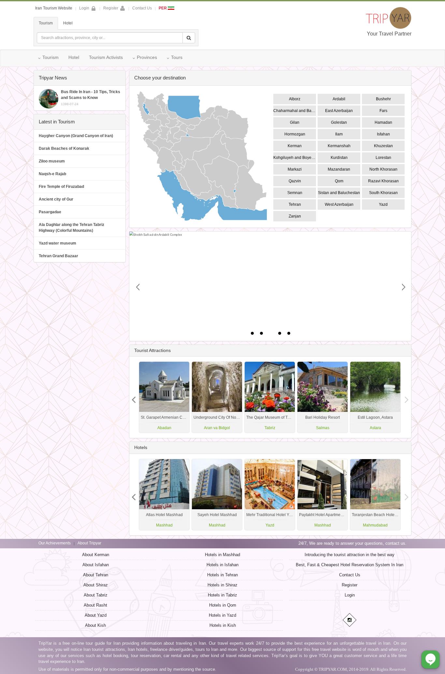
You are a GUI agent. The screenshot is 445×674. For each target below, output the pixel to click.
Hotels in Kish (222, 625)
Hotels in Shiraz (222, 585)
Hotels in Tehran (222, 574)
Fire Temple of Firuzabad (61, 186)
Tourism (46, 23)
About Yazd (96, 615)
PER (163, 8)
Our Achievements (54, 543)
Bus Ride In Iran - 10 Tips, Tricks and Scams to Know (90, 98)
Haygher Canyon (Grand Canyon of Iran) (76, 135)
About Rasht (95, 605)
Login (350, 595)
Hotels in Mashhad (222, 554)
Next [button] (134, 397)
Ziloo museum (52, 161)
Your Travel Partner (389, 33)
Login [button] (84, 8)
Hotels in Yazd (222, 615)
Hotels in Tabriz (222, 595)
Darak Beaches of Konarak (64, 148)
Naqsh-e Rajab (52, 174)
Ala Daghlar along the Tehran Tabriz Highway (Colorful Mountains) (71, 227)
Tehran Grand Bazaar (58, 256)
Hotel (68, 23)
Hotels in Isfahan (222, 564)
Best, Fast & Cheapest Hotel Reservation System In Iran (349, 564)
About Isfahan (95, 564)
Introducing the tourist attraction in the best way (350, 554)
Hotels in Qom (222, 605)
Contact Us (142, 8)
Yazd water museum (57, 243)
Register (110, 8)
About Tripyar (89, 543)
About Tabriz (96, 595)
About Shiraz (95, 585)
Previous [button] (406, 397)
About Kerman (95, 554)
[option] (375, 397)
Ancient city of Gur (56, 199)
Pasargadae (50, 212)
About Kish (95, 625)
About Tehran (95, 574)
